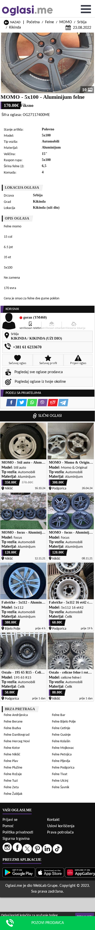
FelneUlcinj (60, 781)
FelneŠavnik (60, 787)
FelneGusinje (61, 735)
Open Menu (86, 9)
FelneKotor (12, 748)
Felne (49, 22)
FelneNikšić (12, 754)
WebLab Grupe (45, 886)
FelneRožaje (13, 774)
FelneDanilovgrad (16, 735)
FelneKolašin (61, 741)
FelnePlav (11, 761)
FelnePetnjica (62, 754)
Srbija (82, 22)
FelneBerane (13, 722)
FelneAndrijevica (16, 715)
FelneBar (58, 715)
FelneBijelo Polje (64, 722)
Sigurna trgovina (16, 839)
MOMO (65, 22)
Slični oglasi (50, 416)
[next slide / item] (90, 63)
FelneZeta (11, 787)
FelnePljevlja (61, 761)
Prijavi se (10, 820)
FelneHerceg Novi (17, 741)
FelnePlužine (13, 768)
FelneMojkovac (63, 748)
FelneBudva (12, 728)
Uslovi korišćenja (60, 826)
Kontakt (53, 820)
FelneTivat (59, 774)
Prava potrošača (60, 832)
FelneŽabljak (13, 794)
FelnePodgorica (63, 768)
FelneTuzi (11, 781)
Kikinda (15, 28)
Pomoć (8, 826)
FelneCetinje (61, 728)
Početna (33, 22)
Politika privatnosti (18, 832)
